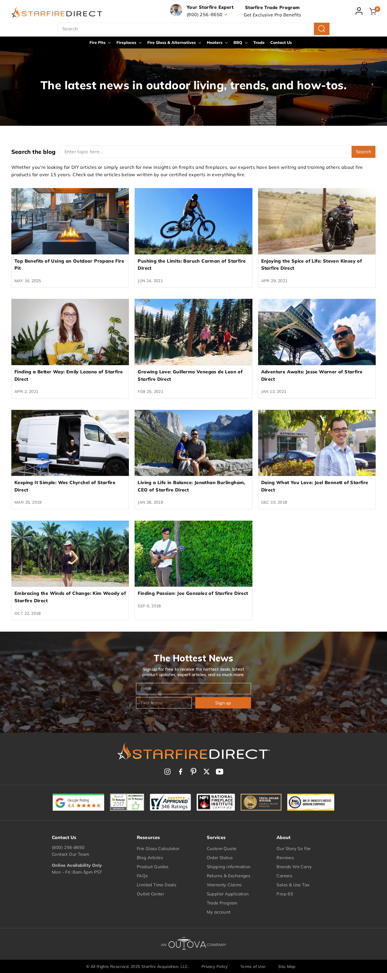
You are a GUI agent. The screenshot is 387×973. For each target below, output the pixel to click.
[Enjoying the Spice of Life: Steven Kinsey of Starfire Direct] (317, 221)
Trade (259, 42)
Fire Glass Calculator (158, 848)
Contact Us (281, 42)
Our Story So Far (294, 848)
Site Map (286, 966)
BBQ (238, 42)
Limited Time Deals (156, 884)
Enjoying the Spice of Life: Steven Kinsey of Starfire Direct (311, 264)
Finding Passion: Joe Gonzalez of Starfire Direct (193, 593)
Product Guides (153, 866)
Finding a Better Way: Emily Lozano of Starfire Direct (68, 375)
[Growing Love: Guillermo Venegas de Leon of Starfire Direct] (193, 332)
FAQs (142, 875)
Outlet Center (150, 894)
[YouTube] (219, 771)
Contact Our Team (70, 854)
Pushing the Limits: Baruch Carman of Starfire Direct (192, 264)
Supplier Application (228, 894)
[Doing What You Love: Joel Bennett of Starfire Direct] (317, 443)
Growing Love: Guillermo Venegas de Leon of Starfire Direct (190, 375)
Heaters (215, 42)
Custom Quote (222, 848)
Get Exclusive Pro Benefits (272, 15)
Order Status (220, 857)
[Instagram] (167, 771)
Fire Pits (98, 42)
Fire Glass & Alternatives (172, 42)
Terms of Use (253, 966)
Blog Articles (150, 857)
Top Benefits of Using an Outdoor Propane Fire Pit (69, 264)
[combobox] (193, 29)
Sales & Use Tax (293, 884)
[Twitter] (206, 771)
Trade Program (222, 903)
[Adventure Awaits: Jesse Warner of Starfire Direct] (317, 332)
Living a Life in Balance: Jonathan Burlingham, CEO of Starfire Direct (191, 486)
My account (219, 912)
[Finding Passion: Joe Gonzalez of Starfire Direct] (193, 554)
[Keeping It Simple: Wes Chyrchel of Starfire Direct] (70, 443)
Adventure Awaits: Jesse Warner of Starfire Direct (312, 375)
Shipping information (229, 866)
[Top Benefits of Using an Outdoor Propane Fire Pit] (70, 221)
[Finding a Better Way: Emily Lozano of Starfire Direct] (70, 332)
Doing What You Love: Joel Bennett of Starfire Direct (314, 486)
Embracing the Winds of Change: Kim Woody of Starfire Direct (70, 596)
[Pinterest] (193, 771)
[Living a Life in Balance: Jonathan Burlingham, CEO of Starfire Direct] (193, 443)
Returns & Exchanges (228, 875)
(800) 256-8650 (68, 847)
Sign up (223, 703)
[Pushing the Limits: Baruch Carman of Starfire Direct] (193, 221)
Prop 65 (285, 894)
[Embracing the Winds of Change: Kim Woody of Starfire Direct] (70, 554)
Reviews (285, 857)
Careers (284, 875)
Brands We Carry (294, 866)
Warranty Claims (224, 884)
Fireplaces (126, 42)
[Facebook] (180, 771)
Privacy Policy (214, 966)
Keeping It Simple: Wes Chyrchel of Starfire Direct (64, 486)
